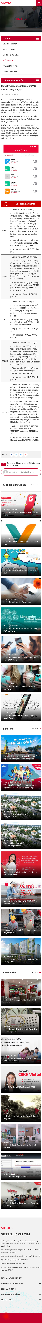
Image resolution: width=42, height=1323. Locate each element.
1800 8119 (27, 1256)
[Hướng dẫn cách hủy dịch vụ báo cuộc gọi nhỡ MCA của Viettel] (21, 620)
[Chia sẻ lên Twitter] (21, 455)
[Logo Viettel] (7, 3)
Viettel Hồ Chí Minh (11, 55)
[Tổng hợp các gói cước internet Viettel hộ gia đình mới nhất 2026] (21, 1050)
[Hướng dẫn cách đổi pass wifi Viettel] (21, 1166)
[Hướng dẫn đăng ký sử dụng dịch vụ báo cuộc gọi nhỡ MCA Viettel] (21, 649)
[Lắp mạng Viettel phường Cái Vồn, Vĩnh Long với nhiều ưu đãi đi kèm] (21, 864)
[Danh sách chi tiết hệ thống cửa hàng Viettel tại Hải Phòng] (21, 1195)
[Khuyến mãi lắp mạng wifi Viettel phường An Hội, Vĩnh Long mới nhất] (21, 835)
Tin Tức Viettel (9, 49)
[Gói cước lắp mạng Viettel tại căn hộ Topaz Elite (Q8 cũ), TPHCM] (21, 951)
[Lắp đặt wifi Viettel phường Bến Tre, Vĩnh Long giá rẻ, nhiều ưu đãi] (21, 806)
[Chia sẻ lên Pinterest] (26, 455)
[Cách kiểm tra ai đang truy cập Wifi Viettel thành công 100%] (21, 1108)
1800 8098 (24, 1260)
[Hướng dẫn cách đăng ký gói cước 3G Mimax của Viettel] (21, 678)
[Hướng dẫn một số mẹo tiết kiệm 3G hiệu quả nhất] (21, 562)
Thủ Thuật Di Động (10, 60)
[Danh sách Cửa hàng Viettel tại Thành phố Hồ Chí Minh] (21, 992)
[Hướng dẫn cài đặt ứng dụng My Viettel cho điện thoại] (21, 533)
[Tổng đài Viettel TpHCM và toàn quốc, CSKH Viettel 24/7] (21, 1079)
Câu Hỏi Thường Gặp (11, 44)
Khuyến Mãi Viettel (10, 66)
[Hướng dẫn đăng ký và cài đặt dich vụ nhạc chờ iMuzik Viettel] (21, 707)
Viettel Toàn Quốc (10, 71)
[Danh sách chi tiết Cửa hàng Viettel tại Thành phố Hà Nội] (21, 1137)
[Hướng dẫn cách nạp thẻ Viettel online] (21, 591)
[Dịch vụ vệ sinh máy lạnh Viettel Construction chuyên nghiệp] (21, 922)
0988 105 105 (27, 1250)
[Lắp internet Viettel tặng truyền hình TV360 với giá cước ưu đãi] (21, 893)
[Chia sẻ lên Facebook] (12, 455)
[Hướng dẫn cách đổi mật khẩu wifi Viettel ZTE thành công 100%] (21, 1021)
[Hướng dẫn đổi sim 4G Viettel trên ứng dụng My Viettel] (21, 504)
